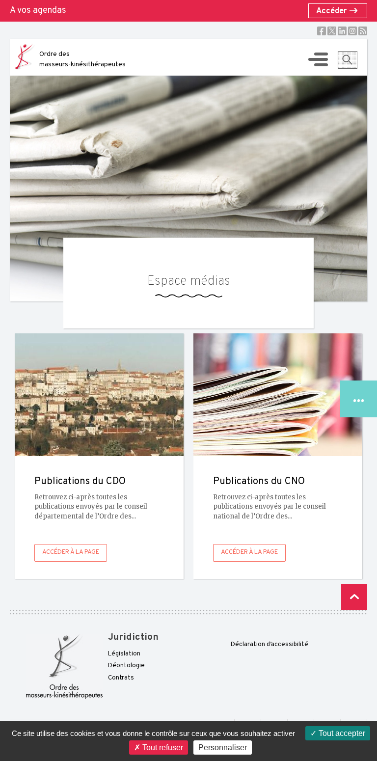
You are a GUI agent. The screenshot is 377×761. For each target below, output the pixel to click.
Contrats (121, 678)
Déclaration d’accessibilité (269, 645)
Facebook (321, 31)
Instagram (352, 31)
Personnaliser (222, 747)
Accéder (332, 11)
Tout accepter (341, 733)
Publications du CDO (80, 481)
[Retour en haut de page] (354, 597)
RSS (362, 31)
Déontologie (126, 666)
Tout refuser (161, 747)
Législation (124, 654)
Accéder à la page (70, 552)
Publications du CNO (259, 481)
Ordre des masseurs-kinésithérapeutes (82, 59)
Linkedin (342, 31)
